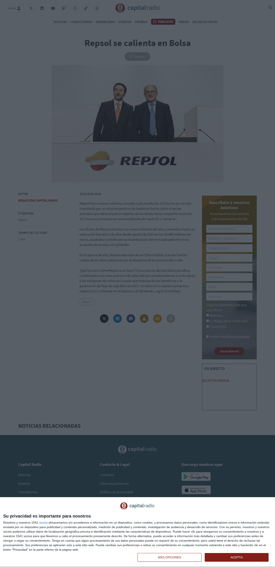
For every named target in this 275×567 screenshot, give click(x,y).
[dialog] (137, 532)
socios (43, 522)
